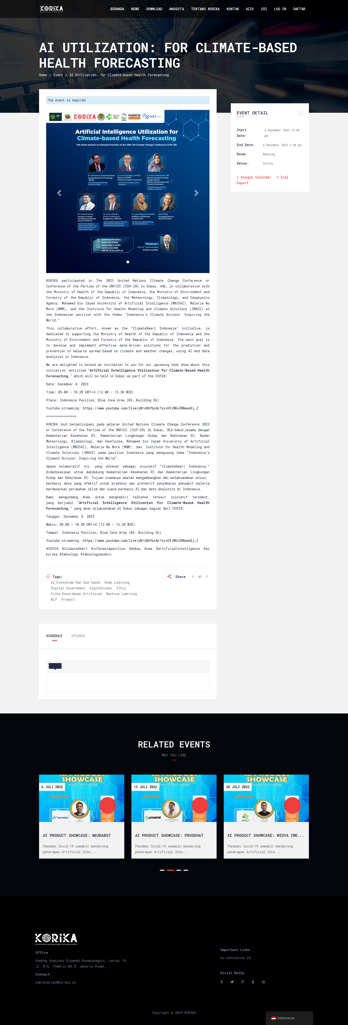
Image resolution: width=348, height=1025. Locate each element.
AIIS (250, 9)
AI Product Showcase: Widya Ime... (266, 835)
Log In (280, 9)
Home (43, 75)
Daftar (299, 9)
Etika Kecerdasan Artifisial (76, 593)
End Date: (246, 145)
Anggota (176, 9)
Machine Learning (121, 593)
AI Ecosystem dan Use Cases (75, 582)
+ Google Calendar (254, 177)
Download (154, 9)
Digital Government (68, 588)
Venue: (243, 163)
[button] (58, 191)
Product (68, 599)
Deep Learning (117, 582)
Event (58, 75)
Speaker (78, 636)
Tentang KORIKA (205, 9)
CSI (264, 9)
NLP (54, 599)
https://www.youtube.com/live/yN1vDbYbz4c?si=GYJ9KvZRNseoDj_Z (140, 408)
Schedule (54, 636)
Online (268, 163)
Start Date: (242, 133)
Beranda (117, 9)
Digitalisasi (101, 588)
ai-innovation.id (235, 958)
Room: (242, 154)
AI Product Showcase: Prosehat (169, 835)
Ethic (121, 588)
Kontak (233, 9)
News (135, 9)
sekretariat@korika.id (56, 982)
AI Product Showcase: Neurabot (77, 835)
